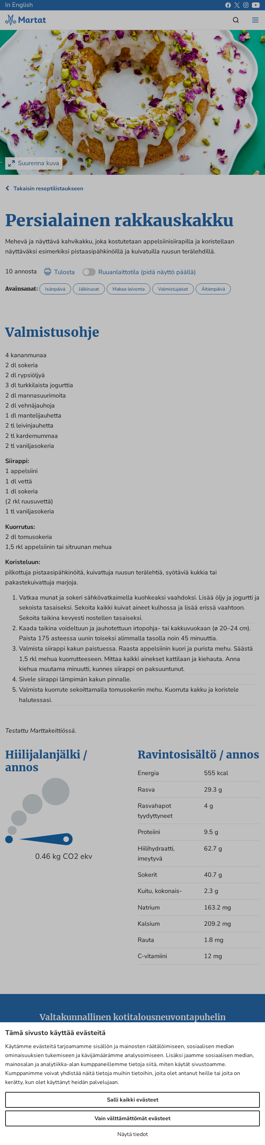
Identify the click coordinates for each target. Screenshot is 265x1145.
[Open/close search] (236, 20)
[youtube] (256, 5)
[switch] (139, 270)
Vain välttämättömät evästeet (132, 1118)
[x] (237, 5)
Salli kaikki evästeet (132, 1100)
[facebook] (228, 5)
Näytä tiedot (132, 1134)
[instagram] (245, 5)
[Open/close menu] (255, 20)
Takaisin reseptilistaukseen (47, 188)
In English (19, 5)
